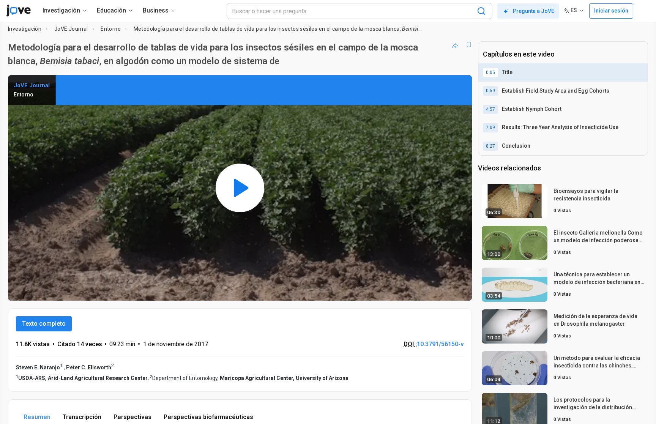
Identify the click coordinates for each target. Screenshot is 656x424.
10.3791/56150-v (440, 344)
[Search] (481, 11)
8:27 (490, 146)
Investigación (24, 29)
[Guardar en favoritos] (469, 44)
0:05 (490, 72)
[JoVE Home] (18, 11)
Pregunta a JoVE (533, 11)
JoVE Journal (71, 29)
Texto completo (44, 323)
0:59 (490, 90)
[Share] (455, 44)
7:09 (490, 127)
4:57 (490, 109)
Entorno (111, 29)
